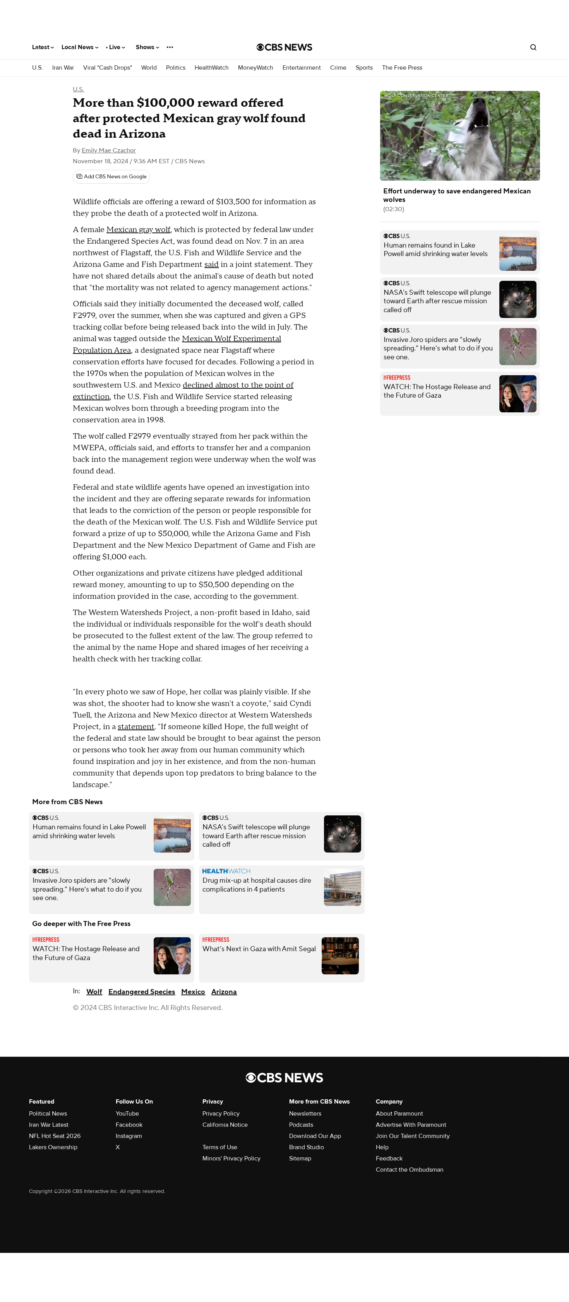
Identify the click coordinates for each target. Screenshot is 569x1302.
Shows (146, 47)
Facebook (129, 1125)
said (211, 265)
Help (382, 1147)
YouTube (127, 1114)
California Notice (225, 1125)
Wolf (94, 992)
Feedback (389, 1158)
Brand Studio (306, 1147)
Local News (78, 47)
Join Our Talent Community (413, 1136)
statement (136, 727)
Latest (41, 47)
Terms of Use (219, 1147)
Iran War (63, 68)
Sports (364, 68)
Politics (175, 68)
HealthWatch (212, 68)
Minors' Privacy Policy (231, 1158)
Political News (48, 1114)
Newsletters (305, 1114)
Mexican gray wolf (138, 230)
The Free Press (402, 68)
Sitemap (300, 1158)
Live (115, 47)
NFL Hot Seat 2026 (55, 1136)
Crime (338, 68)
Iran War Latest (49, 1125)
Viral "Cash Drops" (107, 68)
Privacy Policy (221, 1114)
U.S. (37, 68)
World (149, 68)
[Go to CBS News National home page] (284, 47)
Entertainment (302, 68)
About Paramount (399, 1114)
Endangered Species (141, 992)
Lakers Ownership (53, 1147)
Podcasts (301, 1125)
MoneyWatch (255, 68)
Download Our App (315, 1136)
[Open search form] (533, 47)
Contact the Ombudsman (410, 1170)
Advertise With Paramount (411, 1125)
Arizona (224, 992)
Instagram (129, 1136)
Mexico (193, 992)
